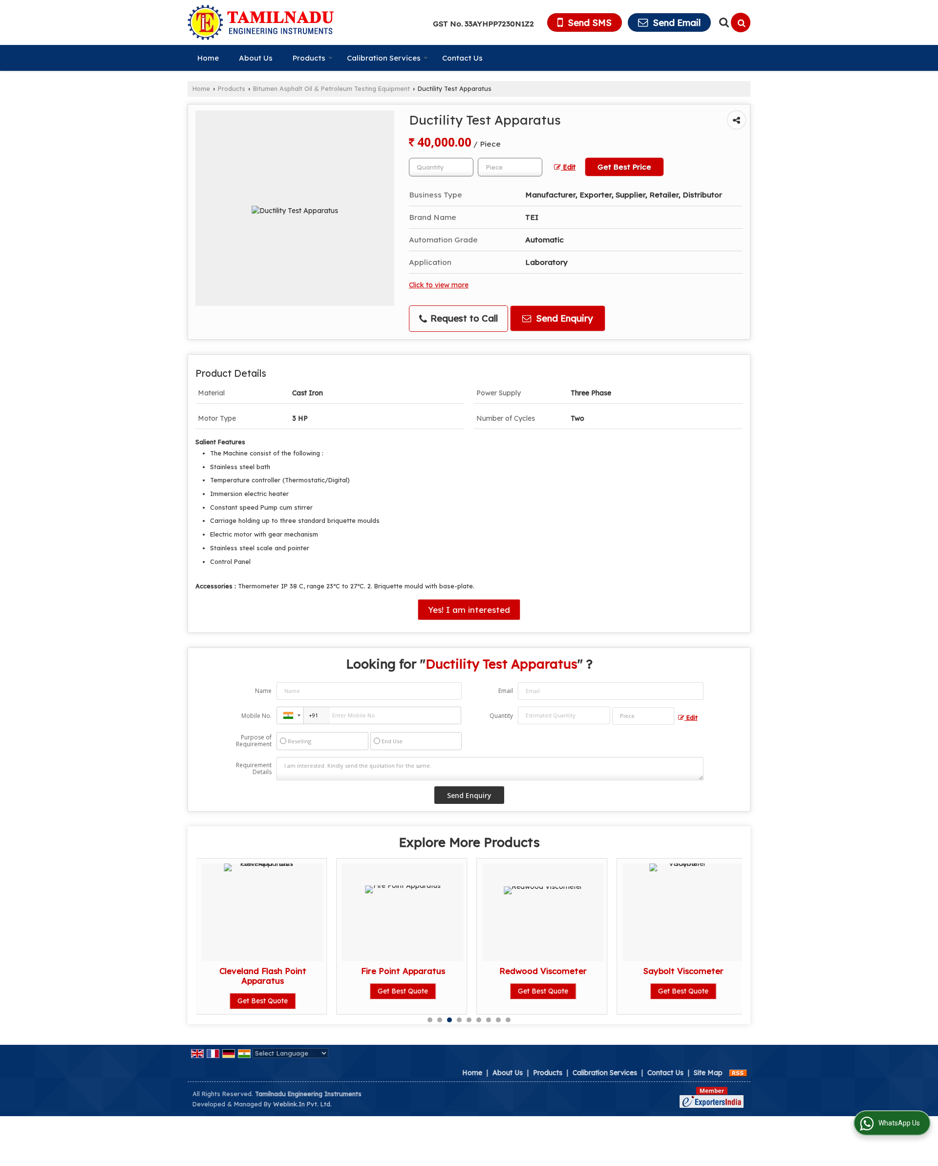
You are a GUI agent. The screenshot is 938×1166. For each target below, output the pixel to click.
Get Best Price (624, 167)
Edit (568, 167)
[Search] (740, 22)
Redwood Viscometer (543, 971)
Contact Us (462, 58)
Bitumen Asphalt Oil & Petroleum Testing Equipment (331, 88)
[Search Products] (723, 22)
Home (208, 58)
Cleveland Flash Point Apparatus (262, 976)
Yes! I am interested (469, 610)
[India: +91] (290, 715)
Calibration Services (384, 58)
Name (263, 691)
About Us (256, 58)
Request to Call (463, 318)
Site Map (708, 1072)
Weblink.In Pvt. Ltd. (302, 1104)
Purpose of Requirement (254, 741)
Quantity (501, 716)
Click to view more (439, 285)
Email (505, 691)
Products (309, 58)
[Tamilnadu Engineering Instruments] (261, 22)
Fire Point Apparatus (403, 971)
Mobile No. (256, 716)
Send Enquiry (563, 318)
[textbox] (510, 167)
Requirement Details (254, 769)
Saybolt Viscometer (683, 971)
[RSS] (738, 1072)
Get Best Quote (262, 1000)
